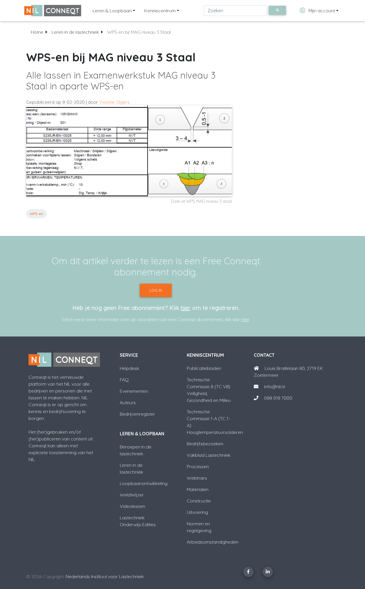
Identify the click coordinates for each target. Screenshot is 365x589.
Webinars (197, 478)
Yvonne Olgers (114, 102)
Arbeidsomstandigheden (212, 542)
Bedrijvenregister (137, 414)
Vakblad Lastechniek (208, 455)
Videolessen (132, 506)
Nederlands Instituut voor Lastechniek (105, 576)
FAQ (124, 379)
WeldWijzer (132, 495)
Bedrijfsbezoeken (205, 443)
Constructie (199, 501)
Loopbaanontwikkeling (143, 483)
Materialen (197, 489)
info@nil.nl (274, 386)
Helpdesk (129, 368)
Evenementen (134, 391)
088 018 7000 (278, 398)
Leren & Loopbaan (112, 10)
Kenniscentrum (160, 10)
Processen (198, 466)
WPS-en (36, 213)
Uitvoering (197, 512)
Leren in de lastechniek (75, 32)
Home (37, 32)
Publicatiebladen (204, 368)
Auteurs (128, 402)
